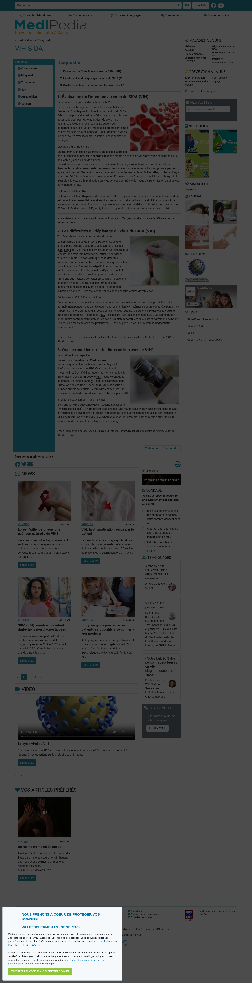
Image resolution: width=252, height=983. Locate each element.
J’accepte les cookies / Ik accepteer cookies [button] (40, 971)
